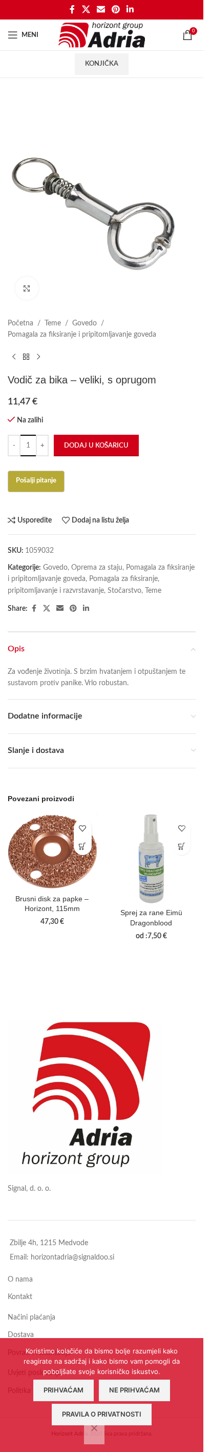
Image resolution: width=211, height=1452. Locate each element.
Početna (20, 323)
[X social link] (85, 9)
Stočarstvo (124, 590)
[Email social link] (100, 9)
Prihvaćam (63, 1390)
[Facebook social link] (72, 9)
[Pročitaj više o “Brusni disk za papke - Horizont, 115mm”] (83, 846)
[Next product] (38, 357)
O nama (20, 1279)
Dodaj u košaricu (96, 445)
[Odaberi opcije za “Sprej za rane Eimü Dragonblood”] (182, 846)
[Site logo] (101, 34)
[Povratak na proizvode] (26, 357)
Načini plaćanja (31, 1317)
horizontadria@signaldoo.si (72, 1257)
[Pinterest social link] (116, 9)
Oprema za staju (96, 567)
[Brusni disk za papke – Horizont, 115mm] (52, 851)
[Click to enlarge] (26, 288)
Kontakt (20, 1297)
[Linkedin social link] (130, 9)
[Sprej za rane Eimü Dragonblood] (151, 858)
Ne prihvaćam (134, 1390)
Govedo (84, 323)
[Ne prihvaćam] (94, 1433)
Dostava (21, 1335)
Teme (53, 323)
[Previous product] (14, 357)
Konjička (101, 64)
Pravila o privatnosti (101, 1414)
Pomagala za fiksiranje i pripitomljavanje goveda (82, 334)
